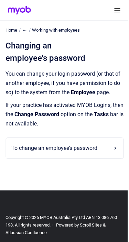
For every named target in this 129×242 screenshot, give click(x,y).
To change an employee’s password (54, 157)
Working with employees (56, 30)
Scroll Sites (91, 234)
